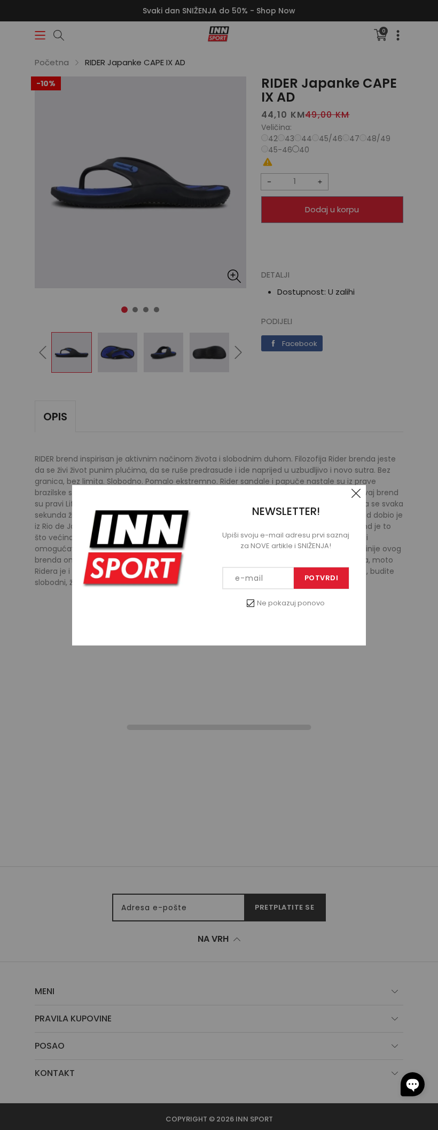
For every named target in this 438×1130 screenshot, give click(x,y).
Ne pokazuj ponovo (291, 603)
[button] (413, 1084)
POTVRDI (321, 578)
